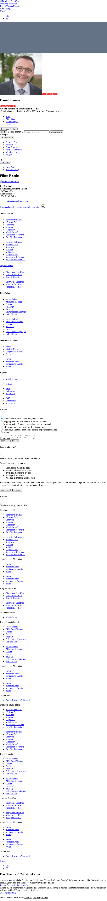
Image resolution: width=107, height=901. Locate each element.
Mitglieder (10, 230)
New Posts (10, 167)
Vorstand (9, 227)
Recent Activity (12, 169)
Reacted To (11, 144)
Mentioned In (11, 152)
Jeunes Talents (12, 299)
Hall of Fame (11, 314)
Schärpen (10, 225)
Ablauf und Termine (14, 302)
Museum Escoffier (14, 274)
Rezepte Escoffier (13, 277)
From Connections (14, 149)
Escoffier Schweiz (14, 220)
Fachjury (9, 309)
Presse (8, 354)
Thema (9, 304)
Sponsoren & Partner (15, 235)
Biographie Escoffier (15, 272)
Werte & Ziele (12, 222)
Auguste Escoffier (6, 266)
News (8, 346)
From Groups (11, 147)
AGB (8, 388)
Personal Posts (12, 142)
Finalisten (10, 307)
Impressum (10, 393)
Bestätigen (16, 490)
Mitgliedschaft (12, 232)
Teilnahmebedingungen (16, 312)
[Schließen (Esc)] (1, 416)
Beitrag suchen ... (15, 132)
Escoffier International (15, 237)
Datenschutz (11, 391)
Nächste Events (12, 349)
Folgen (9, 155)
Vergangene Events (14, 351)
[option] (56, 142)
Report (15, 441)
